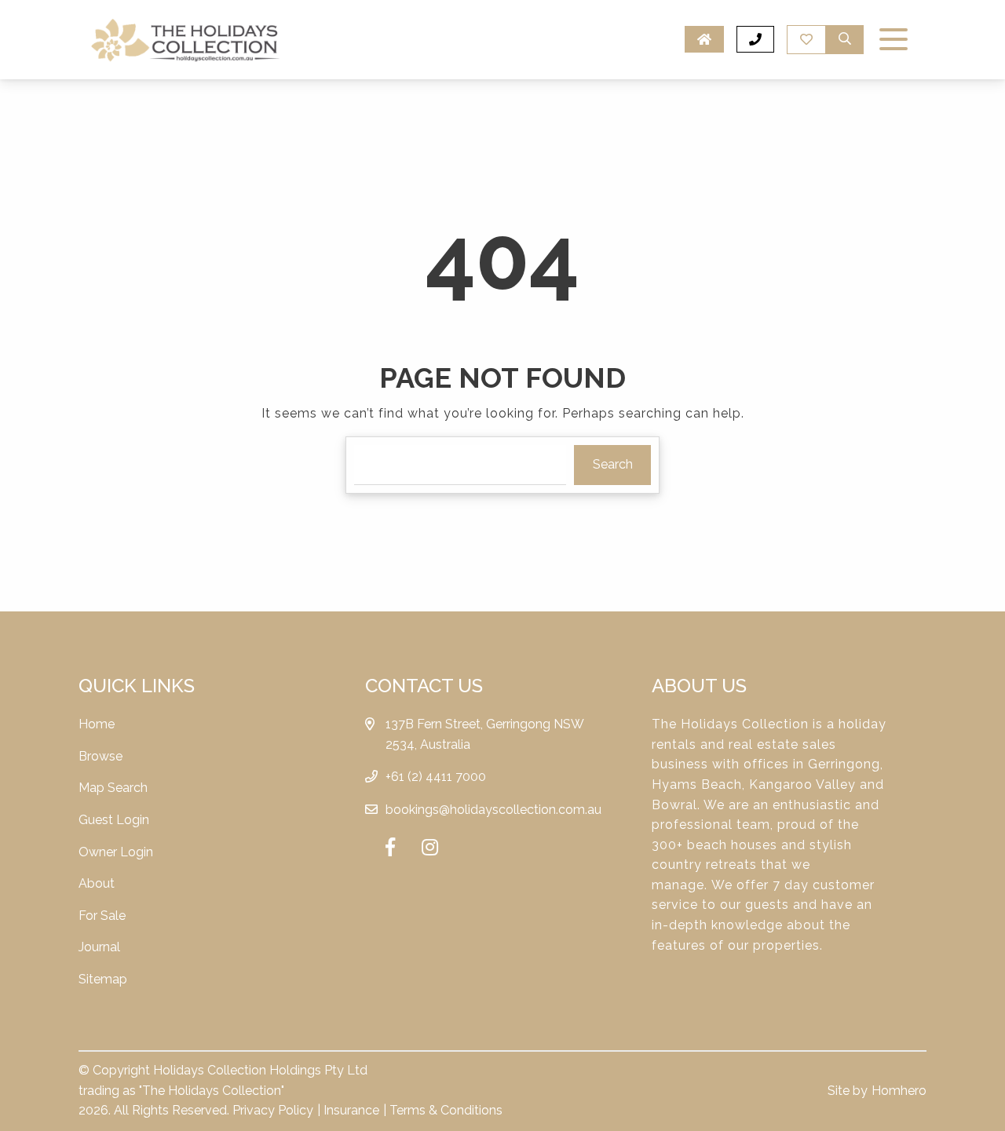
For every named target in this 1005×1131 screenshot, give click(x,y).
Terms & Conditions (445, 1110)
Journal (99, 946)
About (97, 883)
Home (97, 724)
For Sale (102, 915)
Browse (100, 756)
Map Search (113, 787)
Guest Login (114, 819)
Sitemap (103, 979)
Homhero (899, 1090)
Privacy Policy (272, 1110)
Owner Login (116, 852)
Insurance (351, 1110)
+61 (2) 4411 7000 (436, 776)
